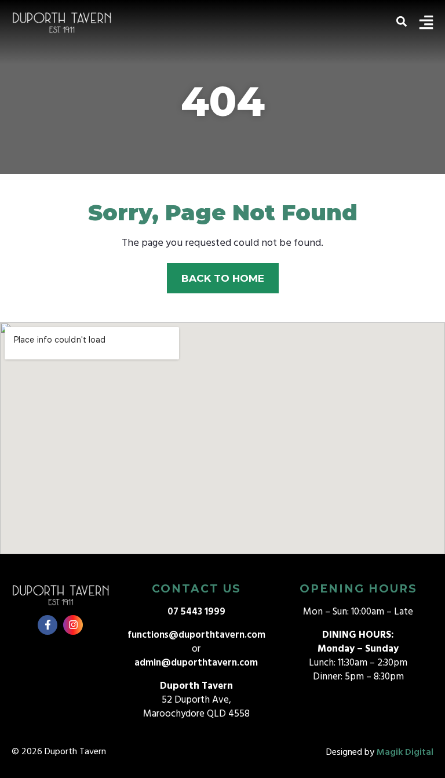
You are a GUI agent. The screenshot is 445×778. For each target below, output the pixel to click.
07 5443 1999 (196, 612)
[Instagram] (73, 625)
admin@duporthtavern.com (196, 663)
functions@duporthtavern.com (196, 635)
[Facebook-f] (47, 625)
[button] (401, 21)
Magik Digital (405, 752)
